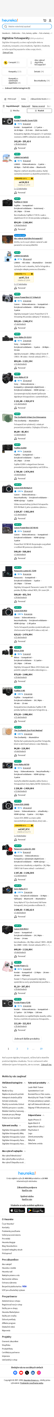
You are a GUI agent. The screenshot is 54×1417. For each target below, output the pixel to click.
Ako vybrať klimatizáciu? (11, 1155)
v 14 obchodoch (20, 225)
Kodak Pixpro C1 (21, 965)
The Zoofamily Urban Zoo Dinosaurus (30, 417)
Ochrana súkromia (9, 1282)
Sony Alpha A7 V (21, 889)
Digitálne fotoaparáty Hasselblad (14, 1143)
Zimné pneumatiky (35, 1137)
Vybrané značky (10, 1125)
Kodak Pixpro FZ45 (22, 1002)
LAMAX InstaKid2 (21, 157)
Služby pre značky (9, 1316)
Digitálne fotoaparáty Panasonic (14, 1140)
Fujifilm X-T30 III (21, 202)
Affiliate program (8, 1323)
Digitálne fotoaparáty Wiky (13, 1133)
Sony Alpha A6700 (21, 764)
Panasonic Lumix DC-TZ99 (25, 570)
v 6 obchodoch (20, 474)
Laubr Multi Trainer (35, 1087)
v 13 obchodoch (20, 364)
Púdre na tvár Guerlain (11, 1118)
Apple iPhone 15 (34, 1120)
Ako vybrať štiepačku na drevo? (14, 1162)
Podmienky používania (11, 1231)
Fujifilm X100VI (20, 448)
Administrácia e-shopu (11, 1301)
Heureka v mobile (9, 1268)
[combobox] (27, 26)
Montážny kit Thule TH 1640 (39, 1097)
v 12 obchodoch (20, 791)
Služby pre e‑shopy (10, 1308)
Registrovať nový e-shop (12, 1304)
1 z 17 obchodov (20, 284)
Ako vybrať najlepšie (12, 1151)
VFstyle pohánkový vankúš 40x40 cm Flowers (40, 1101)
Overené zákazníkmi (10, 1341)
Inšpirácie (6, 1356)
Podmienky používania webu (31, 1383)
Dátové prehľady (9, 1319)
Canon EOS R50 (20, 610)
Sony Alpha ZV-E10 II (22, 337)
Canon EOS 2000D (21, 804)
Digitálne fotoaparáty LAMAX (14, 1130)
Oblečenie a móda (35, 1143)
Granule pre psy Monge (11, 1114)
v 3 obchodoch (20, 434)
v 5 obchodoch (20, 324)
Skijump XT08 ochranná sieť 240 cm (40, 1108)
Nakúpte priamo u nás (11, 1275)
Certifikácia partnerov (11, 1352)
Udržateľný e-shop (9, 1360)
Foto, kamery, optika (29, 33)
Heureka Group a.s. (31, 1380)
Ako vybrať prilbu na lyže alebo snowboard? (14, 1159)
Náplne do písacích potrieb (13, 1094)
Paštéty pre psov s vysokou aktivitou (14, 1108)
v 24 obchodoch (20, 144)
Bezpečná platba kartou (11, 1286)
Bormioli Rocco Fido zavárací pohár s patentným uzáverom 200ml (40, 1094)
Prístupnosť (7, 1253)
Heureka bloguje (8, 1242)
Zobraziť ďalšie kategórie (16, 88)
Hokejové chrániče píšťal (12, 1097)
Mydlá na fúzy (7, 1091)
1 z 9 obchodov (20, 836)
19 (41, 1049)
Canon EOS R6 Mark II (23, 488)
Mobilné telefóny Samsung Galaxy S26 (14, 1111)
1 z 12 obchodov (20, 188)
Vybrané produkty (37, 1082)
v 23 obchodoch (20, 1026)
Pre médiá (6, 1238)
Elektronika (16, 33)
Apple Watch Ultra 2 (36, 1126)
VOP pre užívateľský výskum (13, 1290)
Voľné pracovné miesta (11, 1235)
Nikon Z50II (19, 650)
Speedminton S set (36, 1091)
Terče (4, 1087)
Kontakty (6, 1227)
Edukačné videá (8, 1327)
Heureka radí (7, 1271)
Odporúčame (34, 1115)
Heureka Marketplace (10, 1312)
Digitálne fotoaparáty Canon (13, 1137)
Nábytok (31, 1140)
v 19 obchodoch (20, 989)
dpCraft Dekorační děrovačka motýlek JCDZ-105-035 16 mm (40, 1104)
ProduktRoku (7, 1348)
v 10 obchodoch (20, 677)
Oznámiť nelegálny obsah (12, 1249)
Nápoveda (6, 1330)
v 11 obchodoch (20, 404)
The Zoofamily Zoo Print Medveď (28, 730)
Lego (30, 1133)
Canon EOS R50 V (21, 929)
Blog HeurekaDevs (9, 1246)
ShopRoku (6, 1345)
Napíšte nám (27, 1190)
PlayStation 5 (33, 1130)
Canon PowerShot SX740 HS (26, 527)
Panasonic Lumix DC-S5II (24, 849)
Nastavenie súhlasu (10, 1279)
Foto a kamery (44, 33)
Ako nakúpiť (7, 1264)
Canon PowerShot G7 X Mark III (27, 297)
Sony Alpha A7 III (21, 377)
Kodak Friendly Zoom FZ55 (25, 120)
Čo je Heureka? (8, 1224)
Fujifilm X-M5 (19, 690)
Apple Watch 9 (34, 1123)
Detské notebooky (9, 1101)
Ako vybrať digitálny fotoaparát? (28, 238)
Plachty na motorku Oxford (13, 1104)
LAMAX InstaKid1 (21, 256)
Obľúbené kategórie (12, 1082)
